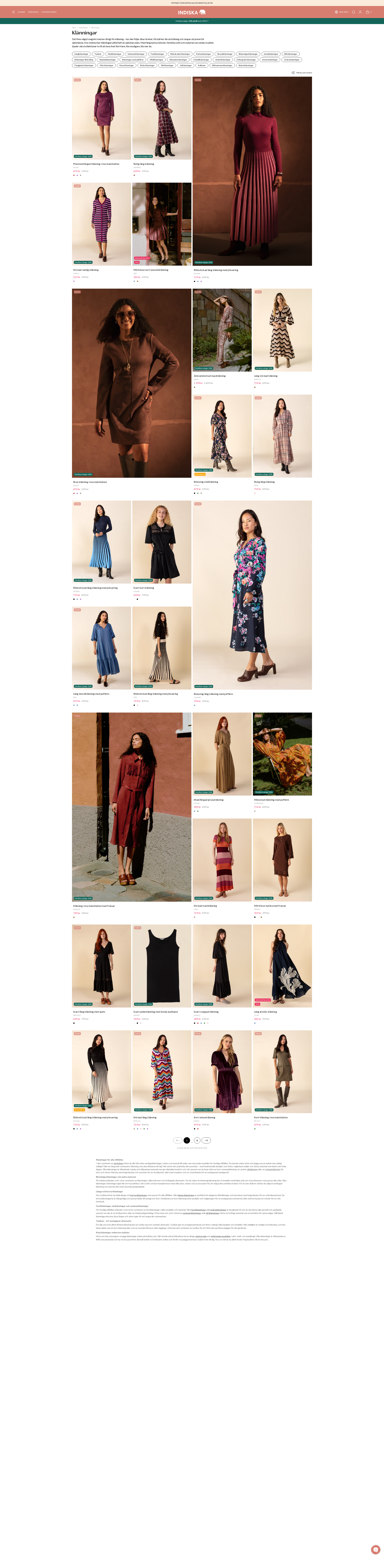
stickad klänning (272, 1169)
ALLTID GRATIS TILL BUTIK (202, 3)
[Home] (192, 12)
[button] (13, 12)
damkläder (118, 1163)
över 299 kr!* (203, 21)
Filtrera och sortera (304, 73)
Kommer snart (49, 12)
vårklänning (252, 1169)
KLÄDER (21, 12)
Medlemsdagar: (182, 21)
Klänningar (95, 27)
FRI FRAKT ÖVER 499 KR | (181, 3)
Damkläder (83, 27)
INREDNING (33, 12)
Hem (74, 27)
